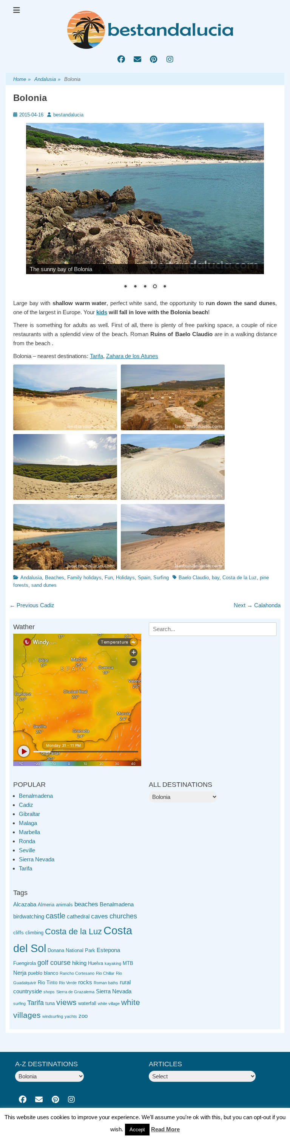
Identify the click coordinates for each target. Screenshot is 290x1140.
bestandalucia (68, 115)
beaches (86, 904)
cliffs (18, 932)
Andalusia (47, 79)
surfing (19, 1003)
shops (49, 992)
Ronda (27, 841)
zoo (83, 1016)
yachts (71, 1016)
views (66, 1002)
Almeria (46, 904)
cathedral (78, 916)
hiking (79, 963)
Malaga (28, 823)
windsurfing (52, 1016)
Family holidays (84, 577)
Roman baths (106, 982)
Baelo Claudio (194, 577)
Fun (109, 577)
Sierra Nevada (36, 859)
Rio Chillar (105, 973)
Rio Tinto (47, 982)
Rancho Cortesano (77, 973)
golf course (54, 962)
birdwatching (28, 916)
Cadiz (26, 805)
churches (123, 916)
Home (22, 79)
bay (215, 577)
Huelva (95, 963)
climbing (34, 932)
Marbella (29, 832)
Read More (165, 1129)
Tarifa (96, 356)
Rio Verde (68, 982)
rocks (85, 982)
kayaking (113, 963)
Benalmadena (36, 796)
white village (109, 1003)
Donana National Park (71, 950)
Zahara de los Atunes (132, 356)
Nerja (19, 972)
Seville (27, 850)
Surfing (161, 577)
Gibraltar (29, 814)
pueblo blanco (43, 973)
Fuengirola (24, 963)
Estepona (108, 950)
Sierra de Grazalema (75, 992)
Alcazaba (24, 904)
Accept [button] (137, 1129)
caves (99, 916)
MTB (128, 963)
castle (55, 916)
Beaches (54, 577)
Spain (144, 577)
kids (101, 312)
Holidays (125, 577)
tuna (50, 1003)
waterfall (87, 1003)
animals (64, 904)
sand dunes (44, 585)
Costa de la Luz (239, 577)
